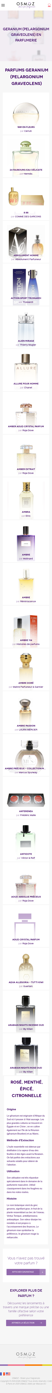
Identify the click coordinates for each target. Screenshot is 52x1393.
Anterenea (26, 811)
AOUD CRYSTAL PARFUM (26, 939)
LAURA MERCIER (26, 729)
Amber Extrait (26, 469)
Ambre (26, 554)
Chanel (26, 387)
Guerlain (26, 986)
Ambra (26, 512)
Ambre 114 (26, 640)
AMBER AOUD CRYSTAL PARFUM (26, 426)
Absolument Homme (26, 255)
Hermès (26, 173)
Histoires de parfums (26, 643)
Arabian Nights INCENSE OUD (26, 1025)
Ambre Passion (26, 725)
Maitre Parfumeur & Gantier (26, 686)
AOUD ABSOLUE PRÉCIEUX (26, 896)
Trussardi (26, 301)
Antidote (26, 854)
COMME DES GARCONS (26, 216)
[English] (8, 1374)
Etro (26, 515)
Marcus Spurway (26, 772)
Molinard (26, 558)
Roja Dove (26, 430)
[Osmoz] (26, 5)
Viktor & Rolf (26, 857)
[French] (3, 1374)
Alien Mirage (26, 341)
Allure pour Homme (26, 383)
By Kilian (26, 1028)
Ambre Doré (26, 683)
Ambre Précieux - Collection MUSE (26, 768)
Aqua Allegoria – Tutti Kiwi (26, 982)
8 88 (26, 212)
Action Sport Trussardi (26, 298)
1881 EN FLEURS (26, 127)
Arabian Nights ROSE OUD (26, 1067)
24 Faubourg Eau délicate (26, 170)
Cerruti (26, 130)
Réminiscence (26, 601)
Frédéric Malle (26, 815)
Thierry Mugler (26, 344)
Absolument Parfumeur (26, 259)
